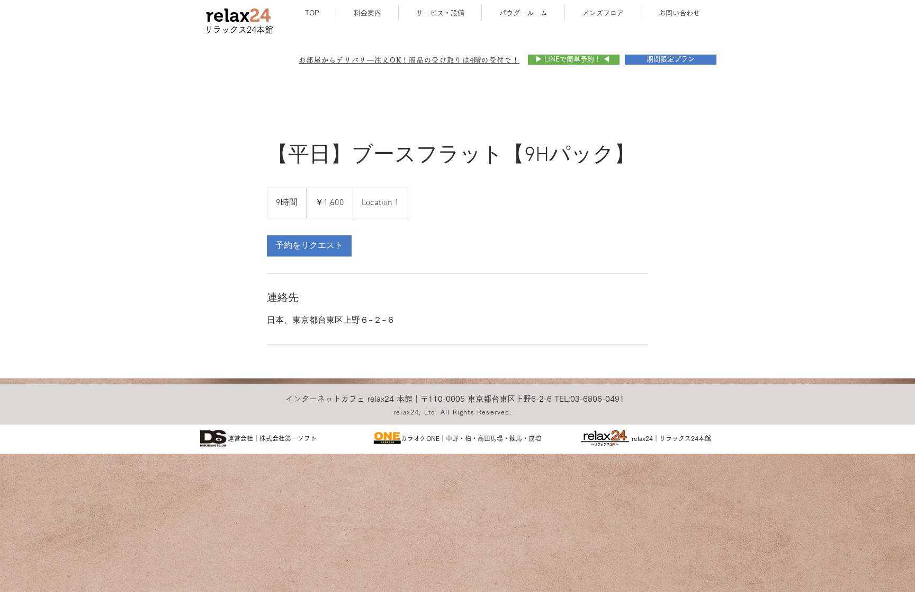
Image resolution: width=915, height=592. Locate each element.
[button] (409, 60)
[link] (309, 246)
